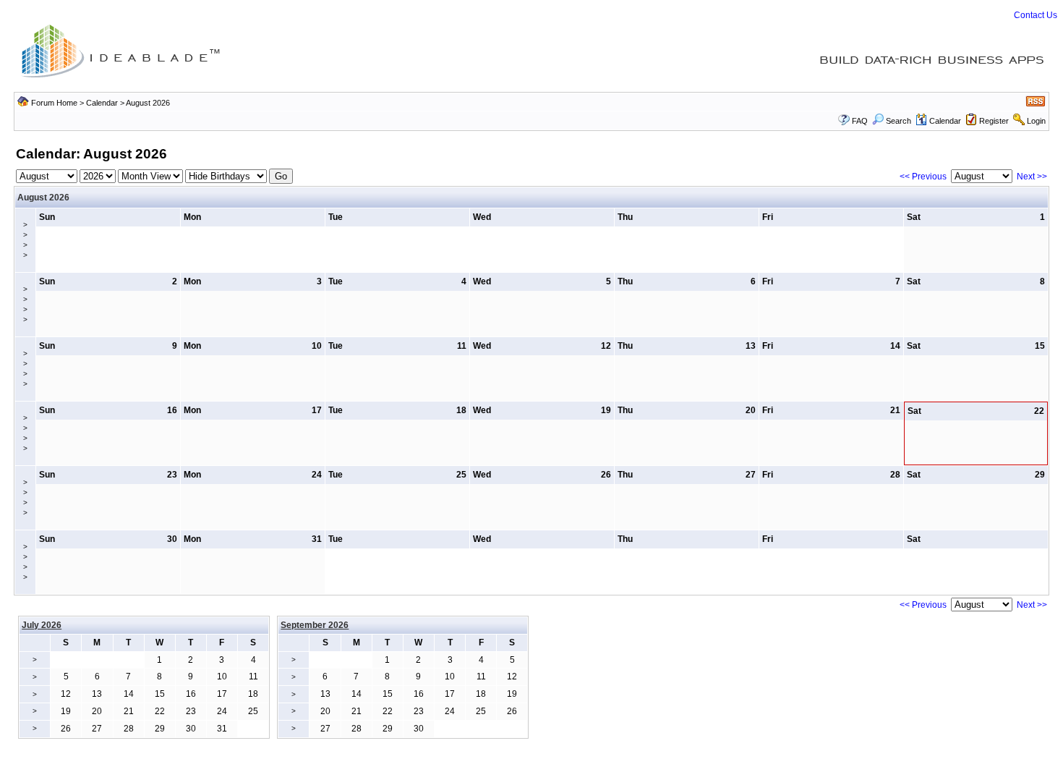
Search (898, 120)
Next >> (1032, 176)
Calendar (102, 102)
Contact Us (1035, 15)
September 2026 (315, 625)
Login (1036, 120)
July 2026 (41, 625)
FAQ (860, 120)
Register (994, 120)
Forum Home (54, 102)
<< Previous (923, 176)
